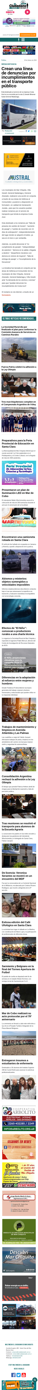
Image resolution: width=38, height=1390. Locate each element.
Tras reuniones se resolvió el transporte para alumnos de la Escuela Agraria (19, 826)
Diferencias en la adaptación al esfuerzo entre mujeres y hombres (18, 680)
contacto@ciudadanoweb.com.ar (21, 1352)
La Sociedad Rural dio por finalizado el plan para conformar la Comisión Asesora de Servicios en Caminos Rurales (18, 331)
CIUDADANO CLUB (28, 35)
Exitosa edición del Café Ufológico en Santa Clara (16, 924)
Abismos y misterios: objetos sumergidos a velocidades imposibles (16, 581)
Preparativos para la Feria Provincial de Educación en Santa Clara (18, 443)
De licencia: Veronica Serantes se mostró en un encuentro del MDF (17, 875)
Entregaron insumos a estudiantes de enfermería (17, 1062)
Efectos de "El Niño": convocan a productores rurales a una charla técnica (18, 631)
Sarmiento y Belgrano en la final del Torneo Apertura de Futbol (18, 969)
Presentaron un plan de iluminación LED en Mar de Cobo (18, 492)
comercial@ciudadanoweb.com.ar (21, 1354)
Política (3, 60)
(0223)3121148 (16, 1357)
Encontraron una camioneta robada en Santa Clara (18, 538)
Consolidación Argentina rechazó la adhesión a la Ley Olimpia (18, 779)
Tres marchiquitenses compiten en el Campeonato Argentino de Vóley (18, 403)
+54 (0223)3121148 (17, 1356)
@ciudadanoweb (9, 133)
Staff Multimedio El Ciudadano (19, 1365)
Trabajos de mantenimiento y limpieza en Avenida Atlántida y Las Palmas (19, 729)
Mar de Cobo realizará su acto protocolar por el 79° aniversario (17, 1016)
